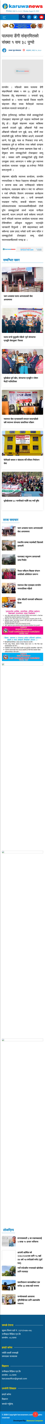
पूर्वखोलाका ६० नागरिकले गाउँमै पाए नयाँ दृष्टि (21, 501)
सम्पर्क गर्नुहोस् (7, 1404)
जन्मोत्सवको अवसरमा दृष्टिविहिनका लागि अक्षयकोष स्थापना (29, 1300)
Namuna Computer (35, 1421)
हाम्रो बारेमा (6, 1394)
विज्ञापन (5, 1399)
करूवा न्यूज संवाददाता (15, 50)
